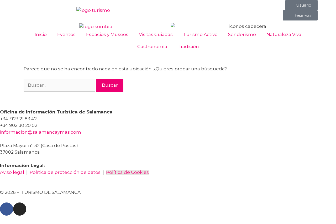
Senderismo (242, 34)
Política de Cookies (127, 172)
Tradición (188, 46)
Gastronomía (152, 46)
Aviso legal (12, 172)
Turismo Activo (200, 34)
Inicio (41, 34)
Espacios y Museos (107, 34)
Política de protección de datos (65, 172)
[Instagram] (19, 209)
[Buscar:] (60, 85)
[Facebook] (6, 209)
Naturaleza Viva (283, 34)
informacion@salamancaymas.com (41, 132)
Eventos (66, 34)
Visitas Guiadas (156, 34)
